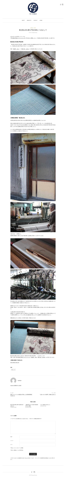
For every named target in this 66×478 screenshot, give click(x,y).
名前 (11, 436)
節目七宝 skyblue (25, 49)
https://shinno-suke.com (14, 362)
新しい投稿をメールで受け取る (17, 450)
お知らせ (31, 27)
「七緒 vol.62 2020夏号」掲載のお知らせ (47, 394)
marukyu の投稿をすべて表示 (15, 385)
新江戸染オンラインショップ (19, 38)
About (23, 20)
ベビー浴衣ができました (45, 404)
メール (11, 440)
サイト (11, 444)
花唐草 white (16, 49)
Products (29, 20)
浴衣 (35, 27)
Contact (35, 20)
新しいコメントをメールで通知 (17, 447)
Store (41, 20)
